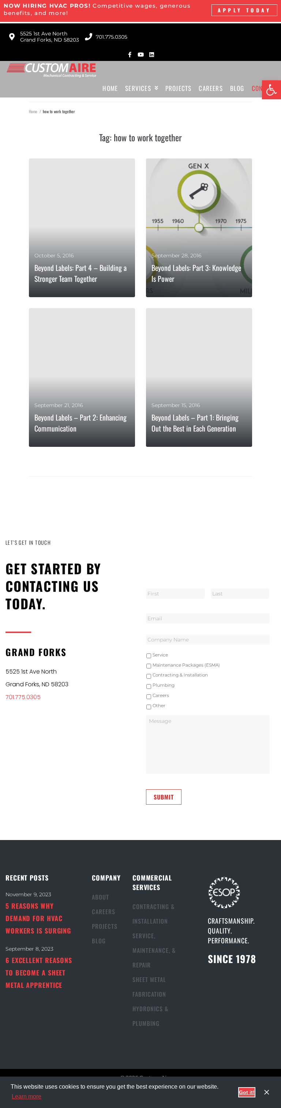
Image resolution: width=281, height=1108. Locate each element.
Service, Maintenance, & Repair (154, 950)
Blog (99, 940)
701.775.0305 (23, 697)
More (42, 289)
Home (33, 111)
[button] (271, 89)
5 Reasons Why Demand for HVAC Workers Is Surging (38, 918)
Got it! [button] (247, 1092)
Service (160, 654)
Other (159, 705)
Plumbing (164, 685)
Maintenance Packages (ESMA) (186, 665)
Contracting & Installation (180, 675)
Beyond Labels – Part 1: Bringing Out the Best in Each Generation (195, 423)
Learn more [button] (26, 1096)
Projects (104, 926)
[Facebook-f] (129, 54)
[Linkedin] (151, 54)
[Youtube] (140, 54)
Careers (161, 695)
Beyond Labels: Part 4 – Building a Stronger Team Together (80, 273)
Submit (164, 797)
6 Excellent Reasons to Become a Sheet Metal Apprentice (38, 972)
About (100, 897)
